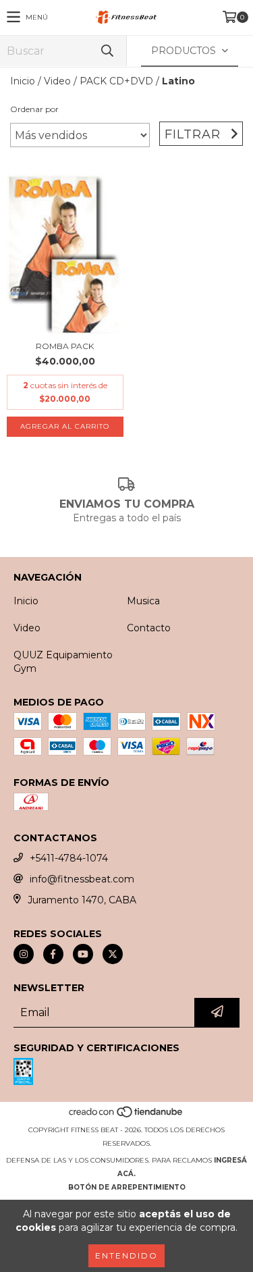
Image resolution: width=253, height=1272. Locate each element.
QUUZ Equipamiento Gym (63, 661)
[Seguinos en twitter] (113, 954)
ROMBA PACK (65, 346)
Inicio (22, 81)
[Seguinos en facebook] (53, 954)
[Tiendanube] (126, 1116)
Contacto (149, 628)
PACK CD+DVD (116, 81)
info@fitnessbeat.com (82, 879)
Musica (143, 601)
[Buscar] (106, 51)
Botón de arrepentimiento (127, 1187)
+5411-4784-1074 (69, 858)
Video (57, 81)
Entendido (126, 1255)
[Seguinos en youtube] (83, 954)
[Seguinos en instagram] (23, 954)
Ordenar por (34, 109)
